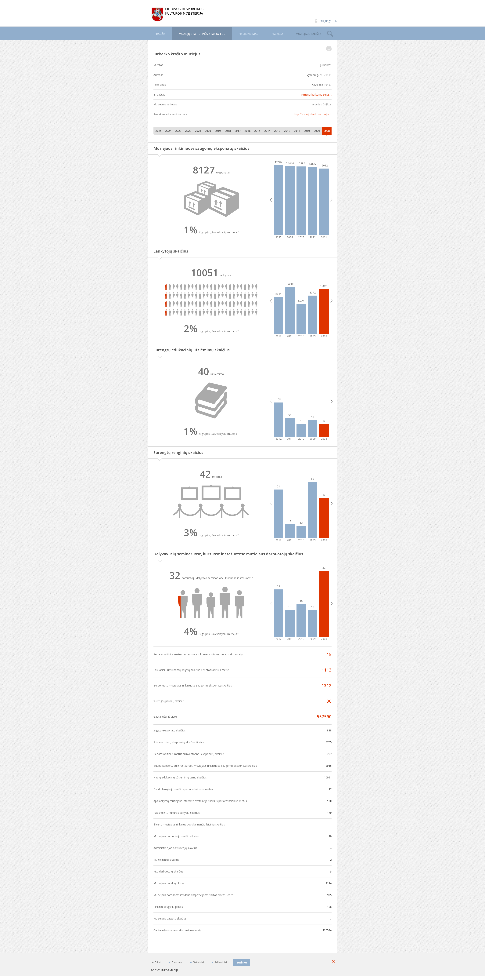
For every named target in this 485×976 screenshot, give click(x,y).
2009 (317, 131)
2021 (198, 131)
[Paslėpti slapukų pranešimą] (333, 961)
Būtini (158, 962)
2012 (287, 131)
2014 (267, 131)
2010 (307, 131)
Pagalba (277, 34)
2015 (257, 131)
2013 (277, 131)
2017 (238, 131)
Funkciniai (177, 962)
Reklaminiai (221, 962)
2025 (158, 131)
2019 (218, 131)
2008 (327, 131)
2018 (228, 131)
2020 (208, 131)
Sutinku (242, 962)
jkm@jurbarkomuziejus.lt (316, 94)
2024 (168, 131)
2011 (297, 131)
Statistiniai (198, 962)
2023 (178, 131)
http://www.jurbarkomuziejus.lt (313, 114)
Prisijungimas (248, 34)
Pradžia (160, 34)
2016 (247, 131)
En (335, 21)
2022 (188, 131)
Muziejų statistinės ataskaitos (202, 34)
